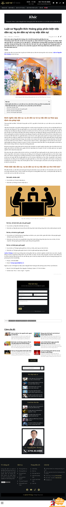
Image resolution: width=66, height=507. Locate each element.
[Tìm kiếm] (42, 368)
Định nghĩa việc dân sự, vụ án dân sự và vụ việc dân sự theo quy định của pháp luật (27, 104)
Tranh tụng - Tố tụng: (54, 475)
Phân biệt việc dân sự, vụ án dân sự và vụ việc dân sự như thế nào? (23, 105)
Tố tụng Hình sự (23, 468)
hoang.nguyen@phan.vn (17, 263)
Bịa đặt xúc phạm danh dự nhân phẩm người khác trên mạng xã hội (35, 395)
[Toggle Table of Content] (49, 102)
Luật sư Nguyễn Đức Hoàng (21, 320)
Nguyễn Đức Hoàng (32, 320)
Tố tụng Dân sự (23, 471)
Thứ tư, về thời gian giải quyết (14, 112)
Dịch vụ (34, 471)
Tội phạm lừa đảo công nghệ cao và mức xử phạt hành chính (35, 423)
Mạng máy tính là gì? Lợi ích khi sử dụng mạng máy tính (50, 334)
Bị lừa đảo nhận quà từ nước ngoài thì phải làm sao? (34, 415)
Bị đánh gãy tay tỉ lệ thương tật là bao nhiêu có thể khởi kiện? (35, 379)
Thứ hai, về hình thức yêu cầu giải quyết (17, 109)
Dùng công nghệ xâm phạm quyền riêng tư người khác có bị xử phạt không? (35, 391)
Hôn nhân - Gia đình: (53, 477)
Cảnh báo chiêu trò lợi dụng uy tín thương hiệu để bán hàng (35, 407)
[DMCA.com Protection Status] (8, 482)
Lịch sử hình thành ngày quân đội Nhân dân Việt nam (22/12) (50, 342)
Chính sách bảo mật (37, 311)
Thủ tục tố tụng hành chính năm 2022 (21, 351)
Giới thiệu (34, 468)
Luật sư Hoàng (8, 253)
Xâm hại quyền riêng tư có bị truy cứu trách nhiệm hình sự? (35, 383)
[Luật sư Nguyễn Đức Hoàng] (33, 441)
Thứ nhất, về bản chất (12, 107)
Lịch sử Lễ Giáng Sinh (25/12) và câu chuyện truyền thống (50, 351)
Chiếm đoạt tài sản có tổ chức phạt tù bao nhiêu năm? (34, 387)
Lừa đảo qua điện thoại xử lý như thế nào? (35, 419)
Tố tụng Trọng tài (23, 481)
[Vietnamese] (45, 8)
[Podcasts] (63, 3)
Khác (5, 36)
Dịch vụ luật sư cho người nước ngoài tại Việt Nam (21, 334)
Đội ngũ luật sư (36, 473)
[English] (47, 8)
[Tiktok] (60, 3)
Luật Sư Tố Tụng (28, 495)
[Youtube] (56, 3)
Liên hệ (34, 483)
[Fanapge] (53, 3)
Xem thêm (33, 360)
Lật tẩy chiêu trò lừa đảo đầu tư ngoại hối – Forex (35, 411)
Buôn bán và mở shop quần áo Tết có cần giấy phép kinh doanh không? (21, 342)
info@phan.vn (49, 479)
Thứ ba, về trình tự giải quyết (14, 110)
